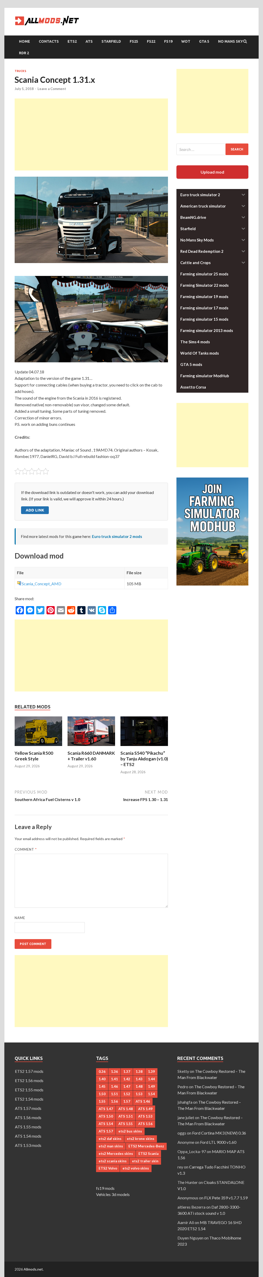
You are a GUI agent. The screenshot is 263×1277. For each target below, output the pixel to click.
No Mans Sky (230, 41)
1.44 (151, 1079)
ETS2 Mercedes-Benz (146, 1146)
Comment (26, 849)
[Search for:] (212, 149)
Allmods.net (33, 1269)
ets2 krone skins (140, 1139)
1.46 (114, 1086)
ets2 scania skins (113, 1161)
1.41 (114, 1079)
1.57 (126, 1101)
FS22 (151, 41)
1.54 (151, 1094)
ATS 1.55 (125, 1124)
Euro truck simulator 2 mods (117, 536)
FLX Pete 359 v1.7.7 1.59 (226, 1197)
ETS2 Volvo (108, 1168)
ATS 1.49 (145, 1109)
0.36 (102, 1071)
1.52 (126, 1094)
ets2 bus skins (130, 1131)
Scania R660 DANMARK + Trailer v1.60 (91, 755)
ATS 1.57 (106, 1131)
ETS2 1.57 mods (29, 1071)
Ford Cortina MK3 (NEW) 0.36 (219, 1132)
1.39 (151, 1071)
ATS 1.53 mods (28, 1145)
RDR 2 (24, 53)
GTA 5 (204, 41)
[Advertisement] (91, 134)
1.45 (102, 1086)
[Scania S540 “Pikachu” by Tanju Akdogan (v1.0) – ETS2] (144, 747)
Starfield (111, 41)
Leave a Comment (51, 89)
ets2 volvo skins (136, 1168)
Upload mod (212, 171)
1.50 (102, 1094)
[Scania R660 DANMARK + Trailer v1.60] (91, 747)
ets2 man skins (111, 1146)
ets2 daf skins (110, 1139)
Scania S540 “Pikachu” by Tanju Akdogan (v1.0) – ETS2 (144, 758)
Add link (35, 510)
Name (20, 918)
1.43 (139, 1079)
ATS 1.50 (106, 1116)
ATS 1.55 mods (28, 1126)
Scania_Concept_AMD (41, 583)
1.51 (114, 1094)
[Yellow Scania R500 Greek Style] (38, 747)
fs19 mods (105, 1188)
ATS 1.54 (106, 1124)
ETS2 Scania (148, 1154)
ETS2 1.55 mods (29, 1089)
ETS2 (72, 41)
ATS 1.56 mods (28, 1117)
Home (24, 41)
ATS (89, 41)
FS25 (134, 41)
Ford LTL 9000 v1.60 (218, 1142)
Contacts (49, 41)
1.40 (102, 1079)
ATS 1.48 (125, 1109)
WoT (185, 41)
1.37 (126, 1071)
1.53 (139, 1094)
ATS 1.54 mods (28, 1136)
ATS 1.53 (145, 1116)
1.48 (139, 1086)
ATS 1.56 (145, 1124)
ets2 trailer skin (145, 1161)
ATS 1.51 (125, 1116)
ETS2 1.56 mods (29, 1080)
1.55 (102, 1101)
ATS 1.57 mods (28, 1108)
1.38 (139, 1071)
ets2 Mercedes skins (116, 1154)
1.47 (126, 1086)
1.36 (114, 1071)
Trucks (20, 71)
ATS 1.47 (106, 1109)
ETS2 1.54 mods (29, 1098)
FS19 (168, 41)
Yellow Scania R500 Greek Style (34, 755)
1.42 (126, 1079)
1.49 (151, 1086)
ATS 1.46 (143, 1101)
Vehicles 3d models (113, 1194)
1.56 (114, 1101)
